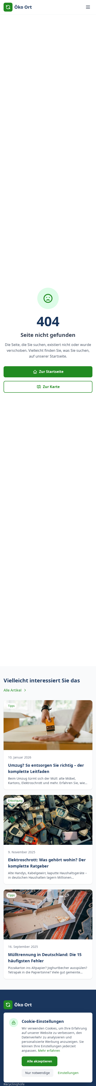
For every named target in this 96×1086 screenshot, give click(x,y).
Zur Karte (51, 386)
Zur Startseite (51, 371)
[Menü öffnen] (87, 7)
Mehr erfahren (49, 1050)
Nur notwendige (37, 1073)
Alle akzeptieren (39, 1061)
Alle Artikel (12, 690)
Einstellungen (68, 1073)
